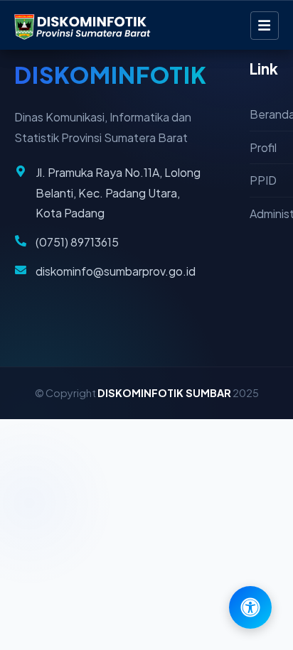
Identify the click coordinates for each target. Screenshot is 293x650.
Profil (263, 147)
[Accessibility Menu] (250, 607)
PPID (263, 180)
